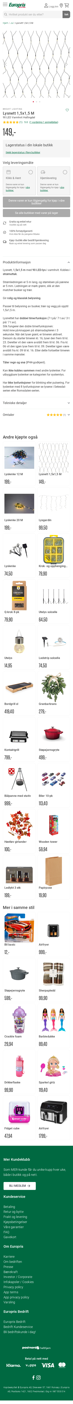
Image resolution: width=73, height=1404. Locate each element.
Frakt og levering (15, 1217)
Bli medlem (17, 1185)
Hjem (5, 23)
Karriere (9, 1256)
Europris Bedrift (15, 1322)
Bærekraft (11, 1272)
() (43, 122)
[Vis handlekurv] (67, 5)
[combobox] (36, 14)
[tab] (36, 262)
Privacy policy (13, 1287)
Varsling (9, 1302)
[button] (6, 64)
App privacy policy (16, 1297)
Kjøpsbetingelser (15, 1222)
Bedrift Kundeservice (18, 1327)
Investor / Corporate (18, 1277)
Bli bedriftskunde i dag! (20, 1332)
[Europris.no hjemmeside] (17, 5)
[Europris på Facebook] (33, 1378)
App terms (11, 1292)
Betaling (9, 1207)
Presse (8, 1267)
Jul (11, 23)
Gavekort (10, 1237)
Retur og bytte (14, 1212)
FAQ (6, 1232)
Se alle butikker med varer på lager (36, 213)
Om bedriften (13, 1262)
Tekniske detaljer (15, 403)
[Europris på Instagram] (38, 1378)
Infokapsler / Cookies (19, 1282)
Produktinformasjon (17, 262)
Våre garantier (14, 1227)
